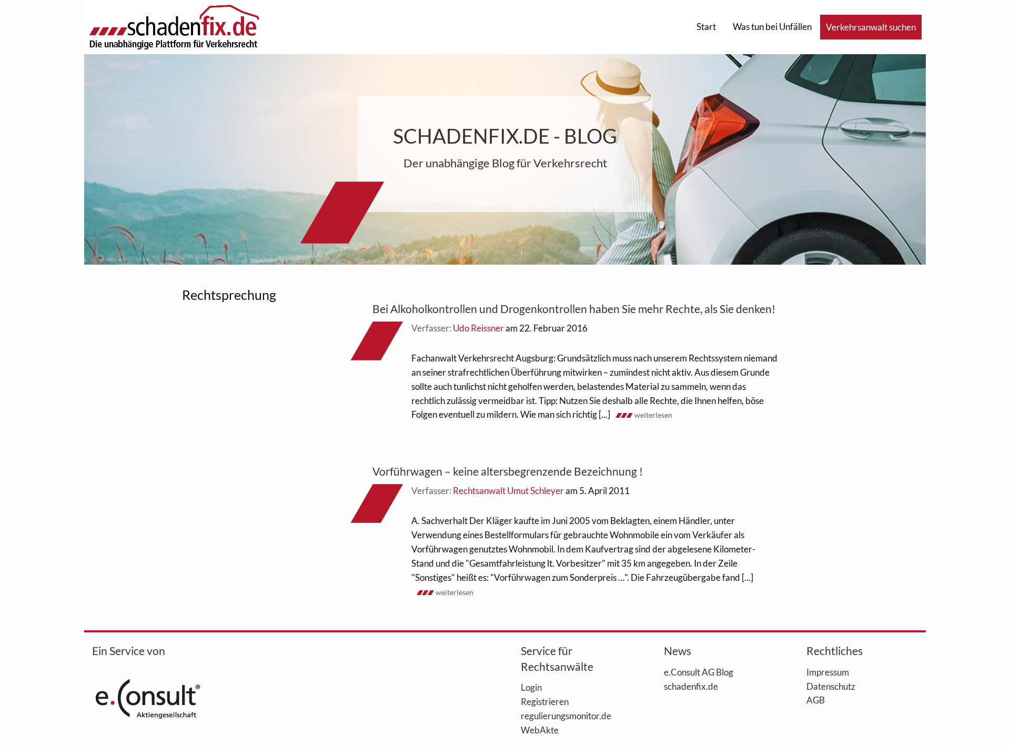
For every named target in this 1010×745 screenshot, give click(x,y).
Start (706, 26)
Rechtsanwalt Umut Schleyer (508, 490)
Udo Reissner (478, 328)
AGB (815, 699)
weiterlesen (653, 414)
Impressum (827, 672)
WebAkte (540, 729)
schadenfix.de (691, 686)
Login (531, 687)
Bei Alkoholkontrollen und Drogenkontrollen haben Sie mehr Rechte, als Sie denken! (573, 308)
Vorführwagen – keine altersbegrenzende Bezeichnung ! (507, 471)
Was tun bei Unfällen (772, 26)
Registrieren (545, 701)
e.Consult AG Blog (698, 672)
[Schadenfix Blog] (174, 26)
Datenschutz (830, 686)
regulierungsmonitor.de (566, 715)
